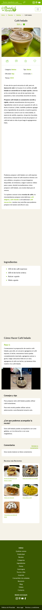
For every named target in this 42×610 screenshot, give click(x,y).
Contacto (21, 590)
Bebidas (18, 15)
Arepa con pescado (9, 497)
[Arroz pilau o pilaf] (30, 490)
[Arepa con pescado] (12, 490)
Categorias (21, 560)
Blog (21, 584)
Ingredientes (21, 563)
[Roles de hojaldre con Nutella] (30, 471)
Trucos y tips (21, 572)
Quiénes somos (21, 551)
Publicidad (21, 554)
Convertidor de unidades (21, 578)
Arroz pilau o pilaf (27, 497)
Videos (21, 587)
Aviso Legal (20, 607)
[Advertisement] (21, 149)
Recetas (10, 15)
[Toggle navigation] (38, 9)
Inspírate (21, 575)
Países (21, 566)
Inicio (3, 15)
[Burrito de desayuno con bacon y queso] (12, 471)
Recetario (21, 581)
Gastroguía (21, 569)
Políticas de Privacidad (8, 607)
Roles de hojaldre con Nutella (30, 478)
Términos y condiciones (32, 607)
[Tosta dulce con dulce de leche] (12, 507)
